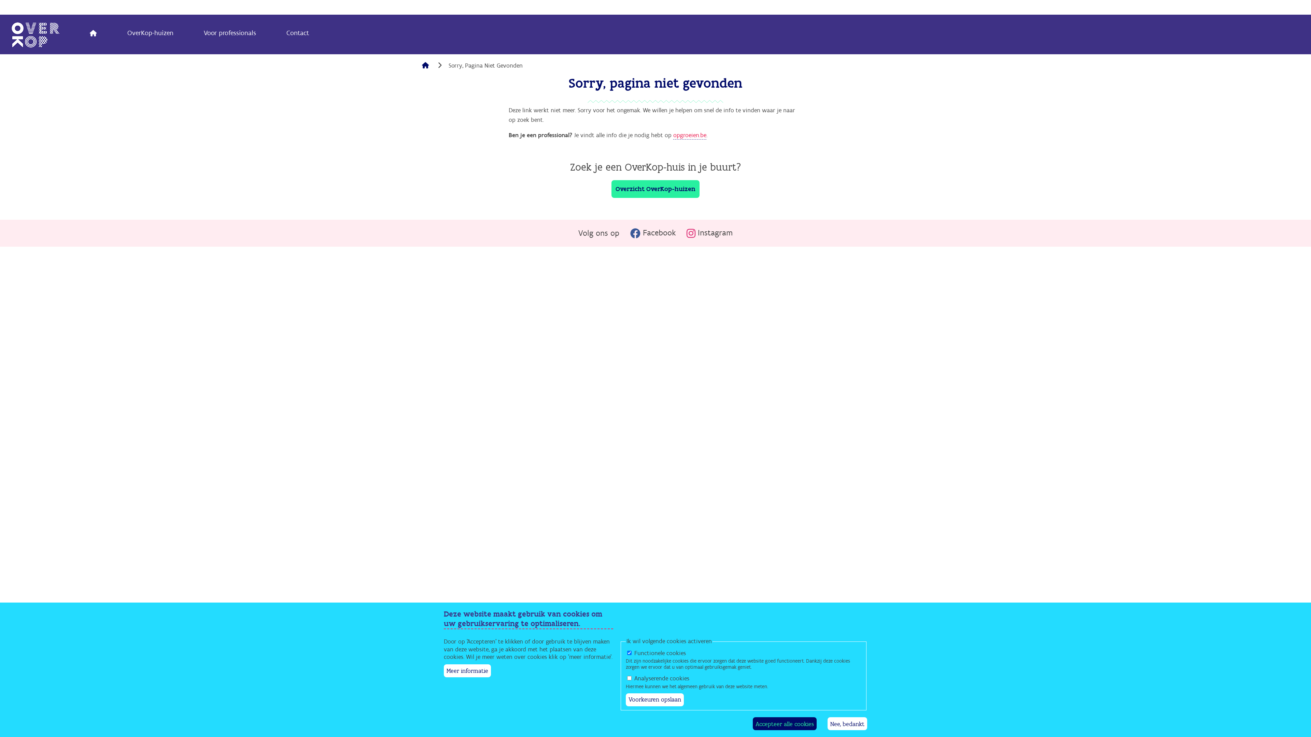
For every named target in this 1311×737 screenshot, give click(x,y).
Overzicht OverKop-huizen (655, 189)
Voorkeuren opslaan (655, 700)
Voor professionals (230, 33)
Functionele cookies (660, 653)
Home (93, 34)
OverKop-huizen (150, 33)
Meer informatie (467, 671)
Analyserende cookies (661, 678)
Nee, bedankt (847, 723)
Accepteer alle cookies (785, 723)
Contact (297, 33)
